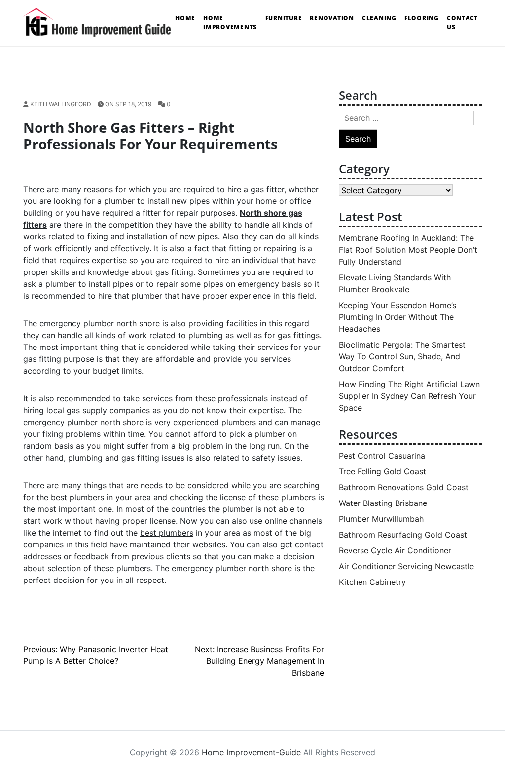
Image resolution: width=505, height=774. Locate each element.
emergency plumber (60, 422)
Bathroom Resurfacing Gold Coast (403, 535)
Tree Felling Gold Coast (382, 471)
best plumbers (166, 533)
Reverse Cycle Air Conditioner (395, 550)
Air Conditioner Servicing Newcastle (406, 566)
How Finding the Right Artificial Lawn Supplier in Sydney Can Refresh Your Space (409, 396)
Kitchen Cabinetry (372, 582)
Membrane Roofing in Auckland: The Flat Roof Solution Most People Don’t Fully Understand (408, 250)
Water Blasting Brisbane (383, 503)
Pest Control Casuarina (382, 456)
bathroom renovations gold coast (404, 487)
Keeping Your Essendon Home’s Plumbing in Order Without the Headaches (397, 317)
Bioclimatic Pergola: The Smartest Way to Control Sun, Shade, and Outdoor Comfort (402, 356)
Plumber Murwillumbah (381, 519)
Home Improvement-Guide (251, 752)
